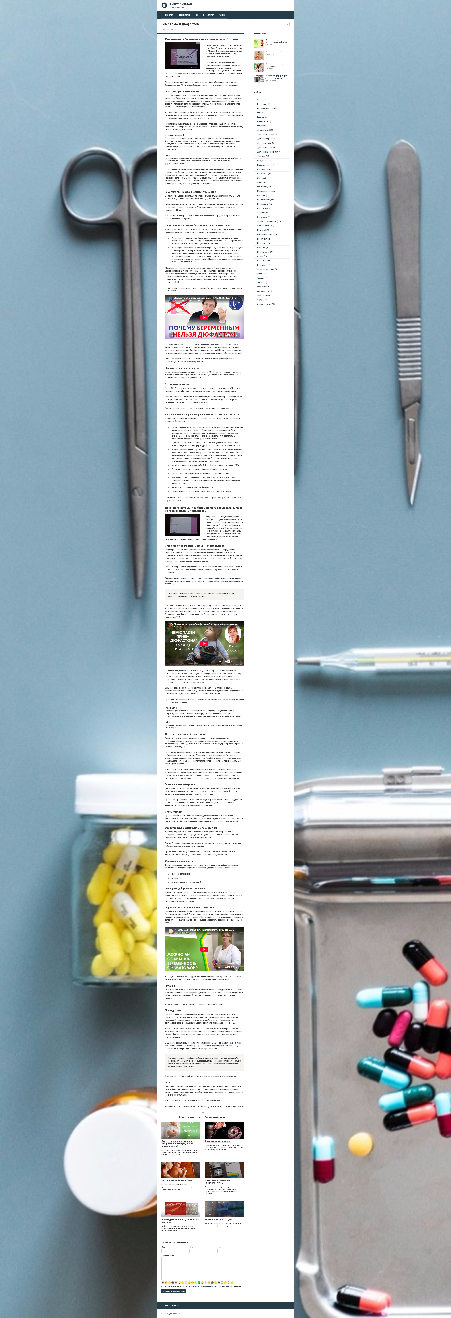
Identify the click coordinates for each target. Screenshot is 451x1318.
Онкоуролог (262, 217)
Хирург (260, 300)
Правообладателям (172, 1305)
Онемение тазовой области (277, 52)
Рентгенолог (262, 265)
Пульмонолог (270, 81)
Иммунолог (262, 160)
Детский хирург (264, 147)
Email (192, 1247)
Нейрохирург (263, 204)
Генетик (260, 117)
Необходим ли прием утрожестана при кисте (180, 1220)
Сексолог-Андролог (266, 269)
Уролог (260, 282)
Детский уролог (264, 143)
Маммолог (262, 187)
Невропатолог (184, 15)
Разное (221, 15)
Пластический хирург (266, 234)
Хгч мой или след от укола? (220, 1219)
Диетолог (261, 156)
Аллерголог (262, 100)
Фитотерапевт (263, 291)
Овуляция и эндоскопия (218, 1141)
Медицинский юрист (266, 191)
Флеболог (261, 295)
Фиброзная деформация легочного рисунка (276, 77)
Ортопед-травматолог (266, 221)
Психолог (268, 69)
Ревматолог (262, 261)
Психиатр (269, 45)
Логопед (261, 178)
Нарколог (261, 195)
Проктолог (262, 239)
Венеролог (262, 104)
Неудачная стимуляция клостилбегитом (218, 1181)
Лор (196, 15)
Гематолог (261, 113)
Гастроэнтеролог (264, 108)
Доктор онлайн (182, 4)
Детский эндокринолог (267, 152)
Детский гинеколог (265, 134)
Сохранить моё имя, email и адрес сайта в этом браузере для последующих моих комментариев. (203, 1287)
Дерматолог (208, 15)
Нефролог (261, 208)
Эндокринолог (263, 304)
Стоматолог (262, 274)
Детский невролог (265, 139)
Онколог (261, 213)
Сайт (219, 1247)
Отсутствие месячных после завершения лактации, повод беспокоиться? (177, 1143)
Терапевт (261, 278)
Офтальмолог (263, 226)
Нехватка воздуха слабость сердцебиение (276, 41)
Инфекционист (263, 165)
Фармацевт (262, 287)
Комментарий (167, 1255)
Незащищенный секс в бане (176, 1180)
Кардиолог (262, 169)
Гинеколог (168, 15)
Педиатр (261, 230)
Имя (164, 1247)
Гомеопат (261, 126)
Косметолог (262, 174)
